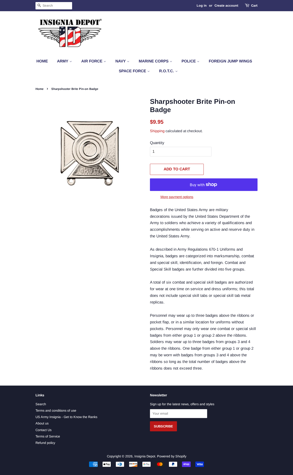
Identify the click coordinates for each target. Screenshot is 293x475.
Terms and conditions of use (55, 410)
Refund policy (45, 443)
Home (42, 61)
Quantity (157, 143)
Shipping (157, 131)
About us (42, 423)
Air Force (92, 61)
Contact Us (43, 430)
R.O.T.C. (167, 71)
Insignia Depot (144, 456)
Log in (202, 5)
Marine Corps (154, 61)
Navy (121, 61)
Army (63, 61)
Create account (226, 5)
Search (40, 404)
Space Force (133, 71)
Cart (254, 5)
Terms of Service (47, 436)
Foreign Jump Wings (230, 61)
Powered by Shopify (171, 456)
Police (189, 61)
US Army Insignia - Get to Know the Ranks (66, 417)
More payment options (176, 197)
